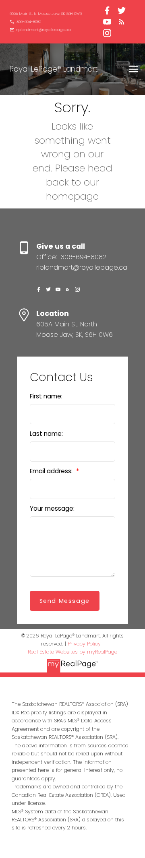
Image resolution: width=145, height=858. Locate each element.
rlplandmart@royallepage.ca (44, 29)
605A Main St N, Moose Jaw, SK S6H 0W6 (46, 13)
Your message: (52, 508)
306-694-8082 (29, 21)
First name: (46, 396)
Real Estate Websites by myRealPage (72, 651)
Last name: (46, 433)
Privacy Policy (84, 643)
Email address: (52, 471)
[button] (46, 13)
